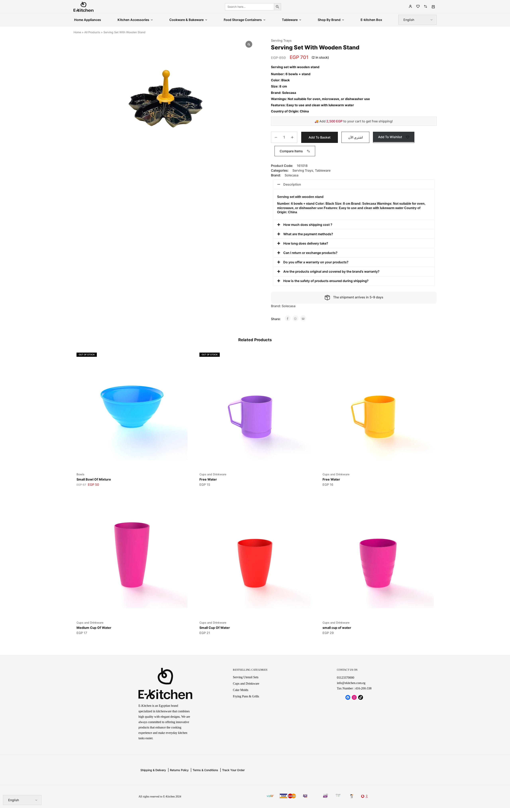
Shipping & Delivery (153, 770)
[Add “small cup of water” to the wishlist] (373, 610)
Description (292, 184)
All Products (92, 32)
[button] (295, 151)
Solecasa (291, 175)
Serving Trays (281, 40)
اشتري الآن (355, 137)
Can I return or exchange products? (310, 253)
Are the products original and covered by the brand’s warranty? (331, 271)
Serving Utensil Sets (245, 677)
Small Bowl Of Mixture (93, 479)
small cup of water (337, 628)
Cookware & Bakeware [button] (186, 20)
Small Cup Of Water (214, 628)
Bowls (80, 474)
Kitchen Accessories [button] (133, 20)
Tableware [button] (290, 20)
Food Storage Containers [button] (243, 20)
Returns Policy (179, 770)
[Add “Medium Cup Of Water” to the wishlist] (127, 610)
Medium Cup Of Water (93, 628)
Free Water (208, 479)
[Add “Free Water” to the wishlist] (250, 462)
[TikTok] (360, 697)
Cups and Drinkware (212, 474)
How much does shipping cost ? (307, 225)
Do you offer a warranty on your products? (315, 262)
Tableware (323, 170)
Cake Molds (240, 690)
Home (77, 32)
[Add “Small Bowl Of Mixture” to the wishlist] (127, 462)
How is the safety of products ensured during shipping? (326, 281)
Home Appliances (87, 20)
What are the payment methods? (308, 234)
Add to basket (320, 137)
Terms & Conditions (205, 770)
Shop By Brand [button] (329, 20)
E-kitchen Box (371, 20)
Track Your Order (233, 770)
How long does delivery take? (305, 243)
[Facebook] (347, 697)
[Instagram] (354, 697)
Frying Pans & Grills (246, 696)
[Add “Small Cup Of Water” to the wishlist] (250, 610)
